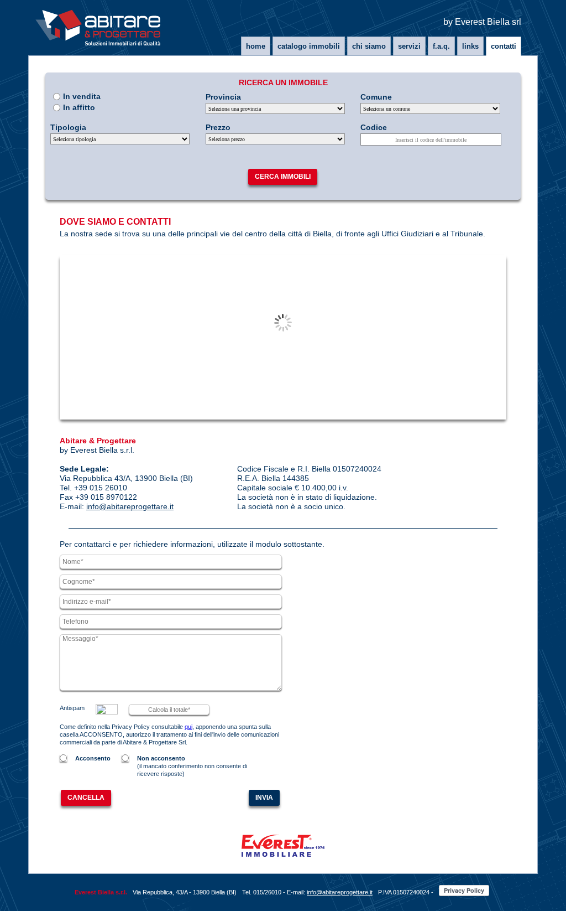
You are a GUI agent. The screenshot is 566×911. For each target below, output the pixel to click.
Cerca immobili (283, 176)
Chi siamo (369, 46)
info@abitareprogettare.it (130, 506)
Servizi (409, 46)
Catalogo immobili (308, 46)
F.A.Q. (441, 46)
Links (470, 46)
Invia (264, 797)
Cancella (85, 797)
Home (255, 46)
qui (188, 726)
